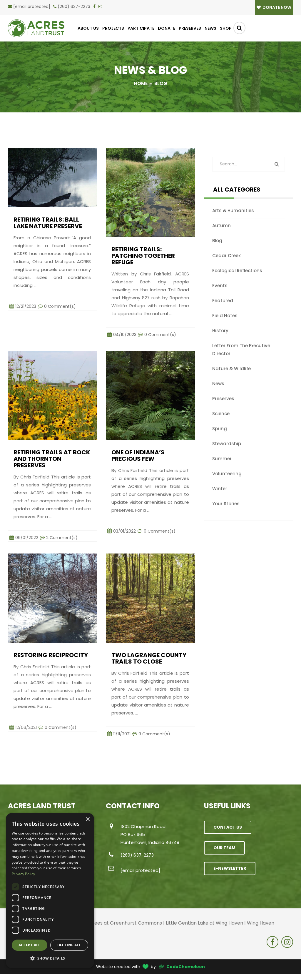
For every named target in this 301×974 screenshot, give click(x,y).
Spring (219, 428)
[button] (50, 958)
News (210, 28)
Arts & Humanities (233, 210)
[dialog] (50, 890)
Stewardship (226, 444)
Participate (141, 28)
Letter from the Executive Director (241, 350)
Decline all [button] (69, 945)
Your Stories (226, 504)
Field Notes (225, 316)
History (220, 331)
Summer (222, 459)
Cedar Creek (226, 255)
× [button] (87, 819)
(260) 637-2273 (74, 6)
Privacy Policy (23, 873)
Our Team (224, 848)
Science (221, 413)
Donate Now (276, 7)
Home (141, 83)
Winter (219, 489)
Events (220, 285)
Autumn (221, 225)
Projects (113, 28)
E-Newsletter (229, 868)
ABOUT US (88, 28)
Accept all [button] (30, 945)
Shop (226, 28)
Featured (222, 300)
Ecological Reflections (237, 270)
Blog (217, 240)
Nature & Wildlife (231, 368)
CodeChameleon (185, 967)
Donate (166, 28)
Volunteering (227, 474)
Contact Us (227, 827)
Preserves (190, 28)
